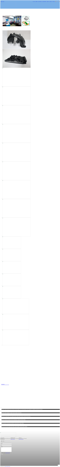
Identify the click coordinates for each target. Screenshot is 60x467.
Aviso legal (9, 466)
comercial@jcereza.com (21, 439)
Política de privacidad (6, 466)
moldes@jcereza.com (13, 439)
